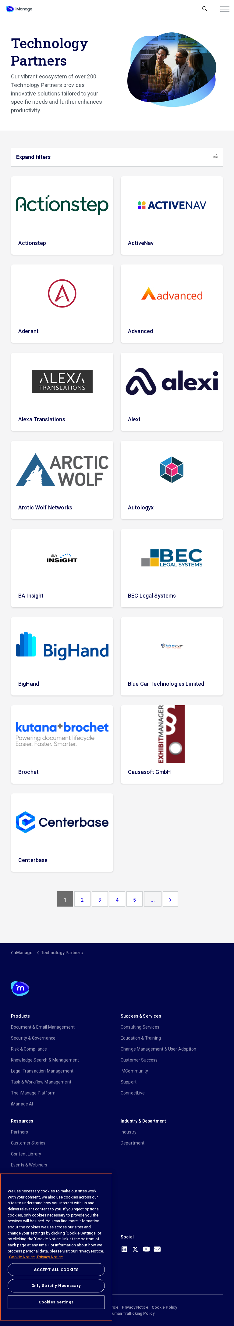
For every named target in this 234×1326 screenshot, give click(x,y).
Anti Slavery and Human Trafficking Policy (117, 1313)
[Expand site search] (205, 9)
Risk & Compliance (29, 1049)
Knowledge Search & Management (45, 1060)
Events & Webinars (29, 1164)
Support (128, 1082)
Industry (128, 1132)
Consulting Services (140, 1027)
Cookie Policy (164, 1307)
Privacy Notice (135, 1307)
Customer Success (139, 1060)
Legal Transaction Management (42, 1071)
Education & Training (141, 1038)
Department (133, 1143)
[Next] (170, 899)
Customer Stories (28, 1143)
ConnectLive (133, 1093)
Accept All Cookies (56, 1269)
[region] (56, 1247)
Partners (19, 1132)
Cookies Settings (56, 1302)
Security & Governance (33, 1038)
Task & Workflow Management (41, 1082)
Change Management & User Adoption (158, 1049)
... (152, 900)
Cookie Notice (22, 1257)
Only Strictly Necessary (56, 1285)
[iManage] (19, 9)
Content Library (26, 1154)
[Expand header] (225, 9)
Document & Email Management (43, 1027)
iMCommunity (134, 1071)
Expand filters (33, 157)
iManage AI (22, 1103)
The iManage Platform (33, 1093)
